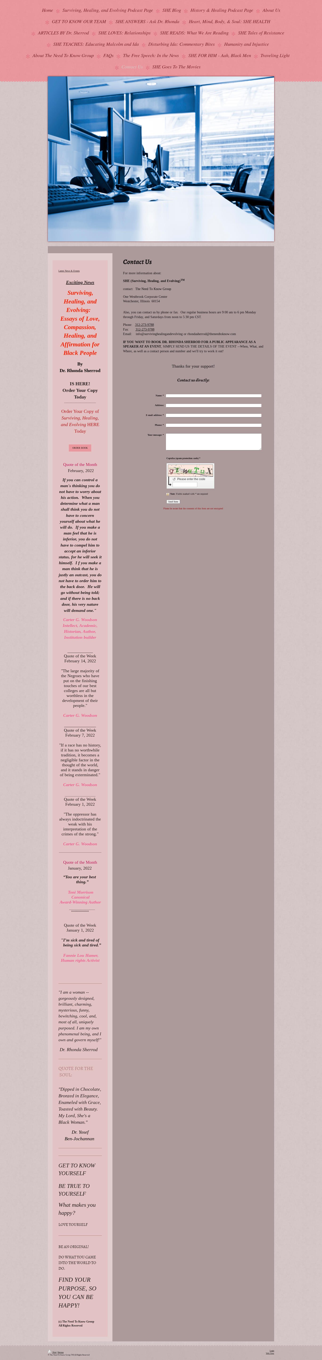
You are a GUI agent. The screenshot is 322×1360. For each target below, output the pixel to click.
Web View (270, 1353)
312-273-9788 (144, 325)
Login (272, 1351)
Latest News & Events (69, 271)
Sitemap (61, 1352)
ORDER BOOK (80, 448)
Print (54, 1352)
